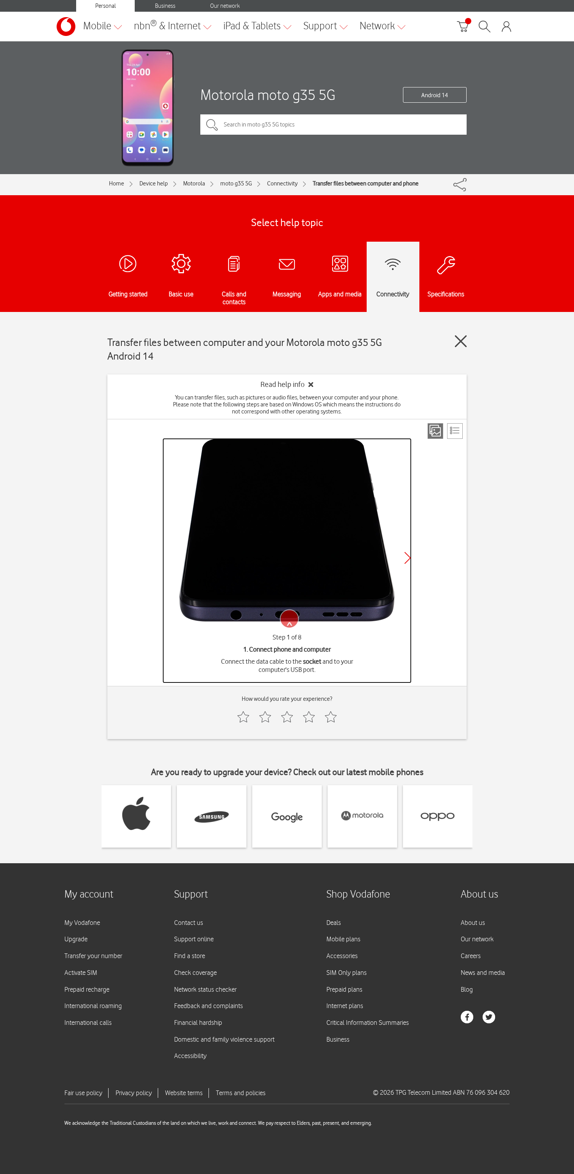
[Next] (408, 558)
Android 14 (434, 95)
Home (116, 183)
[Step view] (435, 431)
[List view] (455, 431)
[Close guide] (461, 341)
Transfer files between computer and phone (366, 183)
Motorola (194, 183)
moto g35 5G (236, 183)
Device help (153, 183)
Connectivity (282, 183)
